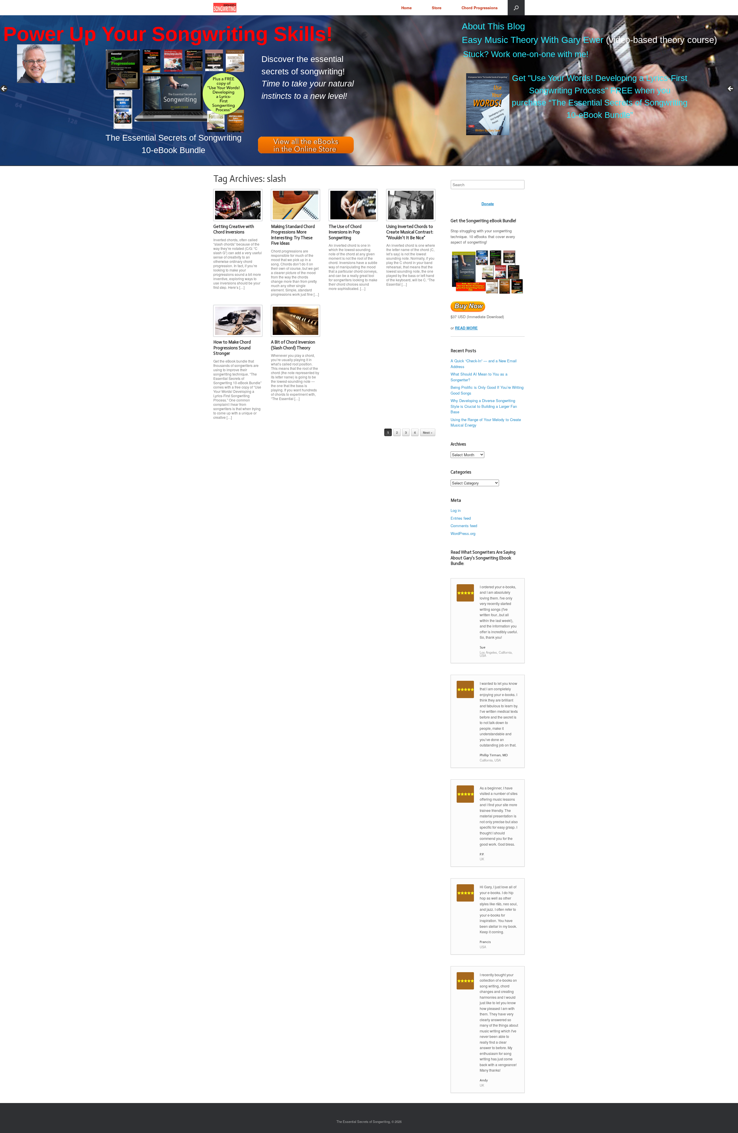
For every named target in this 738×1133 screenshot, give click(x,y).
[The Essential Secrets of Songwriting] (224, 7)
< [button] (4, 89)
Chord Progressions (480, 7)
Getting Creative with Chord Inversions (233, 229)
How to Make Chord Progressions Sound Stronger (232, 348)
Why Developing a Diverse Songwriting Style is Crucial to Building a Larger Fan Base (484, 406)
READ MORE (466, 328)
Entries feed (461, 518)
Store (436, 7)
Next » (427, 432)
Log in (456, 510)
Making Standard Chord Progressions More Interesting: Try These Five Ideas (293, 235)
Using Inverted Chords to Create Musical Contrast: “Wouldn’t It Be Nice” (409, 232)
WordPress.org (463, 533)
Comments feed (464, 525)
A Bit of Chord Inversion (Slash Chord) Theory (293, 345)
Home (406, 7)
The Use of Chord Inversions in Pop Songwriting (345, 232)
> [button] (730, 89)
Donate (487, 203)
